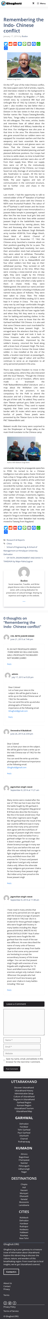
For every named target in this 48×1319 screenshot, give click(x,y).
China (9, 543)
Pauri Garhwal (24, 1132)
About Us (7, 1283)
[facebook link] (14, 1303)
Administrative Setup (24, 1093)
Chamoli (24, 1138)
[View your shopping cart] (33, 3)
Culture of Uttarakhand (24, 1096)
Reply (9, 664)
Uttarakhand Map (24, 1111)
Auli (24, 1187)
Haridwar (24, 1126)
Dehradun (24, 1123)
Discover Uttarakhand (24, 1087)
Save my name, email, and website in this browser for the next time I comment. (24, 1060)
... (24, 600)
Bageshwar (24, 1157)
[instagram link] (5, 1303)
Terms (6, 1295)
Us (11, 1271)
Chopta (24, 1184)
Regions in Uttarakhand (24, 1099)
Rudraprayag (24, 1141)
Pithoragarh (24, 1166)
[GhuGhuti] (12, 3)
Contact (6, 1286)
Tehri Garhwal (24, 1129)
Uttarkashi (24, 1135)
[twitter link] (10, 1303)
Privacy (6, 1289)
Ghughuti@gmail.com (18, 711)
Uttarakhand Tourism (24, 1108)
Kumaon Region (24, 1105)
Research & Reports (16, 540)
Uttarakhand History (24, 1090)
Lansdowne (24, 1205)
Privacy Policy (9, 1306)
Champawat (24, 1160)
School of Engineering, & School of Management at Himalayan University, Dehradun (20, 550)
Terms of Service (11, 1311)
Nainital (24, 1163)
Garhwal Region (24, 1102)
